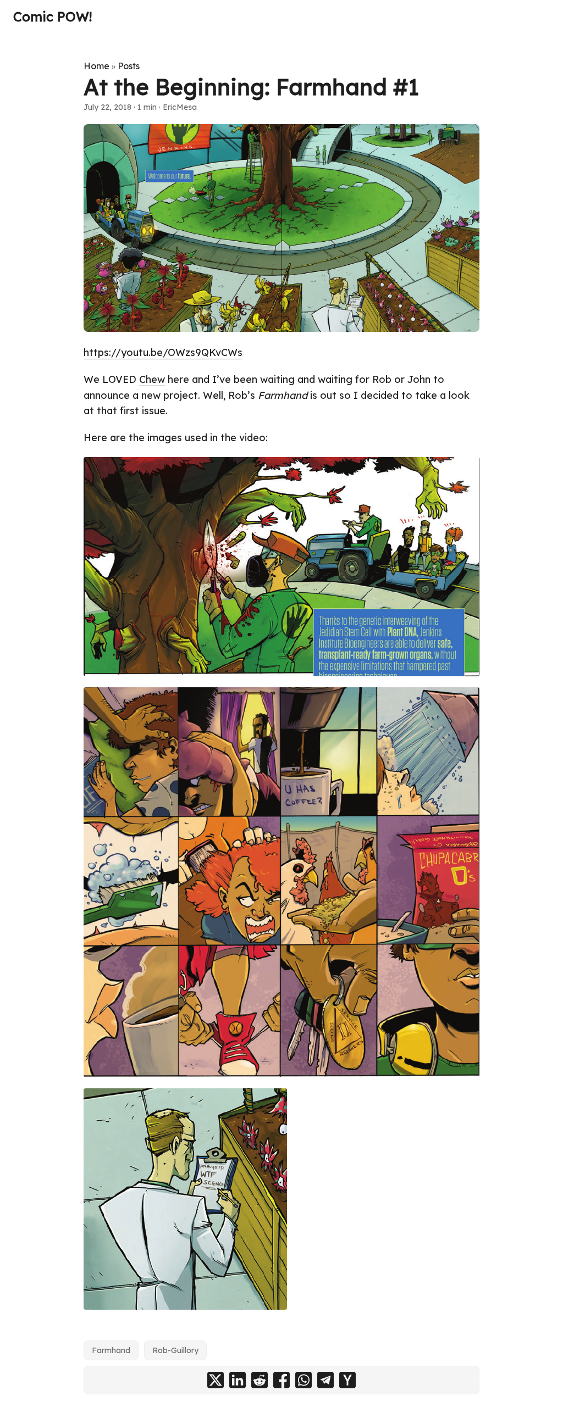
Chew (152, 379)
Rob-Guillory (175, 1350)
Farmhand (111, 1350)
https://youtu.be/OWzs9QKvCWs (163, 352)
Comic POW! (52, 16)
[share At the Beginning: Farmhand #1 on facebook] (281, 1380)
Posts (129, 65)
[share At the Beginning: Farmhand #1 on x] (215, 1380)
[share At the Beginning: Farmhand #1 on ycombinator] (347, 1380)
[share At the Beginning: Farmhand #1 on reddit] (259, 1380)
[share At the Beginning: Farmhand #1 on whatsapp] (303, 1380)
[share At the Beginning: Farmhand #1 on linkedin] (237, 1380)
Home (96, 65)
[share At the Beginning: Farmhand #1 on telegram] (325, 1380)
